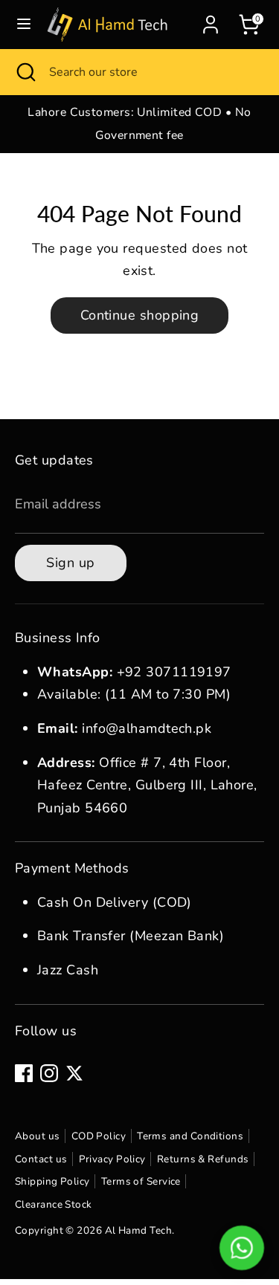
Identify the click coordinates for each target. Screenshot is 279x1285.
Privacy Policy (112, 1159)
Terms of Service (141, 1181)
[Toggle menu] (24, 24)
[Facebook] (24, 1073)
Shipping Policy (52, 1181)
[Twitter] (74, 1073)
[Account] (210, 21)
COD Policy (98, 1136)
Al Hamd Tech (138, 1230)
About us (37, 1136)
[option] (139, 123)
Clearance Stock (53, 1204)
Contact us (41, 1159)
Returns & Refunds (203, 1159)
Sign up (70, 563)
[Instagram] (49, 1073)
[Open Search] (24, 72)
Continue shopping (139, 315)
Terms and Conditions (190, 1136)
